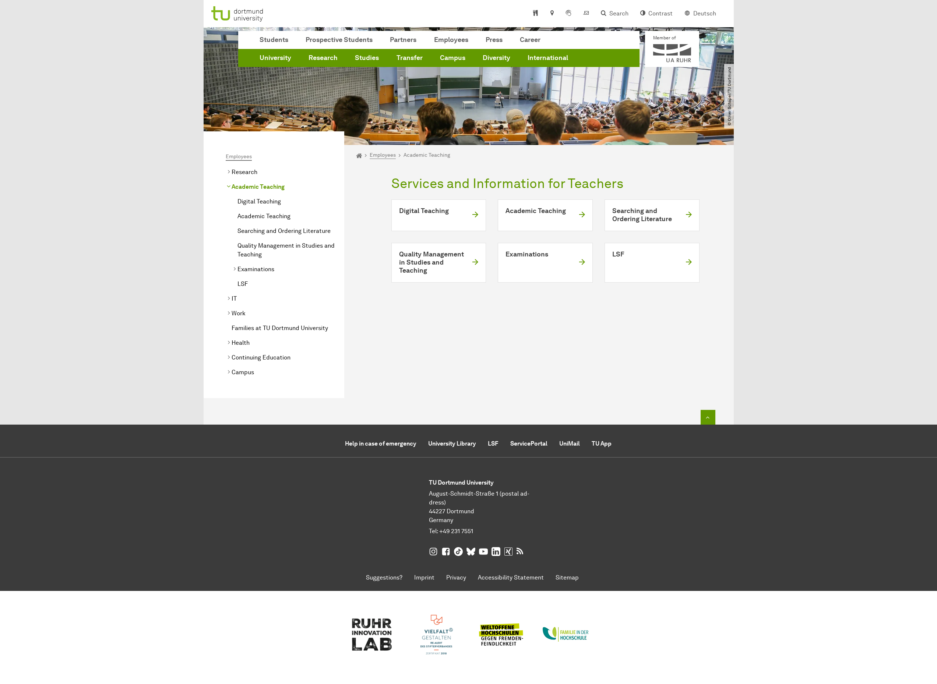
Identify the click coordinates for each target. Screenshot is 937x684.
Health (241, 342)
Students (274, 40)
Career (530, 40)
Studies (367, 58)
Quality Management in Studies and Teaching (286, 250)
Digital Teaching (259, 201)
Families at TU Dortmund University (280, 328)
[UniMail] (586, 13)
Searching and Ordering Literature (284, 230)
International (548, 58)
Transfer (410, 58)
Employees (451, 40)
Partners (403, 40)
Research (323, 58)
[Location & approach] (552, 13)
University (275, 58)
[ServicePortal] (568, 13)
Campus (452, 58)
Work (239, 313)
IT (234, 298)
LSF (242, 283)
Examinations (255, 269)
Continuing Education (261, 357)
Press (494, 40)
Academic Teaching (258, 186)
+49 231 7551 (456, 531)
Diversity (496, 58)
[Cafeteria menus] (535, 13)
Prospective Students (339, 40)
